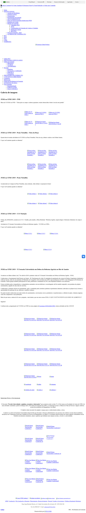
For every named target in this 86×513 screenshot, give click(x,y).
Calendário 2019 (15, 25)
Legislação (69, 2)
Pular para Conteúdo (49, 5)
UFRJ (5, 40)
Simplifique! (32, 2)
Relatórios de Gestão (12, 22)
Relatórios (10, 69)
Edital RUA (10, 72)
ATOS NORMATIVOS (13, 19)
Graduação (12, 501)
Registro (6, 68)
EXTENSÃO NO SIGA (10, 83)
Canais (77, 2)
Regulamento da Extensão (14, 17)
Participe (49, 2)
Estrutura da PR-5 (12, 14)
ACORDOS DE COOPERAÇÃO (16, 34)
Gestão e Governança (58, 501)
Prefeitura (78, 501)
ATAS (12, 26)
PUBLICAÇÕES (12, 87)
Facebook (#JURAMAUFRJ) (47, 306)
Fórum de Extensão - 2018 (14, 32)
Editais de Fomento (9, 61)
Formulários (10, 74)
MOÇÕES (13, 31)
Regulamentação (11, 86)
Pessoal (50, 501)
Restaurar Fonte (27, 5)
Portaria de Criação (16, 29)
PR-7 (5, 38)
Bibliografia (7, 80)
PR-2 (5, 37)
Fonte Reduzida (37, 5)
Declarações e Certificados (14, 71)
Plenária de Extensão (12, 23)
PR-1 (5, 35)
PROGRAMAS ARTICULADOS (13, 60)
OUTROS (10, 64)
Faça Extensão (8, 84)
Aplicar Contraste (6, 5)
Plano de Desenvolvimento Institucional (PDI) (19, 20)
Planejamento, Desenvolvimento (38, 501)
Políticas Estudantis (70, 501)
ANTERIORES (11, 66)
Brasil (8, 2)
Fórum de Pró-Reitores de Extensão (13, 81)
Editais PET (7, 58)
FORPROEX (7, 41)
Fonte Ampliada (16, 5)
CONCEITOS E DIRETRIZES (12, 77)
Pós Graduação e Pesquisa (22, 501)
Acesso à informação (59, 2)
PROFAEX (10, 63)
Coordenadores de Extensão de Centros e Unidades (24, 28)
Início (5, 10)
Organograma (11, 16)
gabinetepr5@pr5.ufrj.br (49, 507)
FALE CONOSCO (12, 89)
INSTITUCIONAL (9, 11)
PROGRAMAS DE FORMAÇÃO (13, 75)
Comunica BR (41, 2)
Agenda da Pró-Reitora (13, 13)
